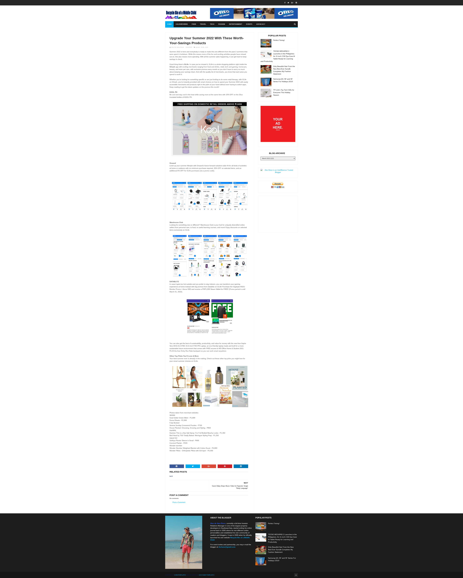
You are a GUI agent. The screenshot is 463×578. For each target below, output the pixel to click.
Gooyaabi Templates (206, 575)
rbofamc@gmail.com (226, 547)
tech (206, 47)
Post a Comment (179, 502)
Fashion (221, 24)
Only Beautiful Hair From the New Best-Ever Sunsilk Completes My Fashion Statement (281, 549)
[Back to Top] (296, 575)
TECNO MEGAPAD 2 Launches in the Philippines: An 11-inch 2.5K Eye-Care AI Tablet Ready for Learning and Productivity (278, 56)
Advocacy (260, 24)
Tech (212, 24)
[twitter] (288, 2)
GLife (202, 47)
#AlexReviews (182, 24)
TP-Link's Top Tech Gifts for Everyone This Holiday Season (283, 92)
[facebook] (285, 2)
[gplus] (292, 2)
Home (169, 24)
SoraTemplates (180, 575)
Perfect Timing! (279, 40)
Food (194, 24)
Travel (203, 24)
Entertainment (235, 24)
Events (249, 24)
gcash (198, 47)
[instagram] (296, 2)
